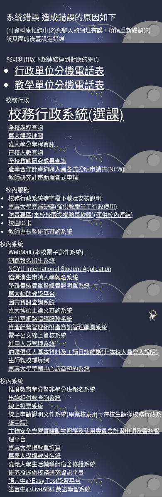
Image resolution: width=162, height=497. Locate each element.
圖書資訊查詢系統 (31, 302)
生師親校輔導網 (28, 360)
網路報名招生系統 (31, 260)
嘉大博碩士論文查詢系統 (40, 310)
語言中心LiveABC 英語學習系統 (49, 489)
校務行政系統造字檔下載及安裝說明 (54, 198)
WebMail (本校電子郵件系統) (45, 252)
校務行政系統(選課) (66, 113)
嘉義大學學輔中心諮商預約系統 (49, 368)
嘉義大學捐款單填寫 (34, 447)
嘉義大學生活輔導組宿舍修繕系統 (52, 464)
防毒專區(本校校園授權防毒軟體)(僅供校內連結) (70, 214)
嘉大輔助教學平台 (31, 293)
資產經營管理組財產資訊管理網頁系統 (57, 326)
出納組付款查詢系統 (34, 397)
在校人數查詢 (25, 152)
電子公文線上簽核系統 (37, 335)
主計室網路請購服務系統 (40, 318)
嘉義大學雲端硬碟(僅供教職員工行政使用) (62, 206)
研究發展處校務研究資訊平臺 (46, 472)
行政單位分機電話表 (59, 70)
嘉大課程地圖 (25, 135)
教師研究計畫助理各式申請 (43, 177)
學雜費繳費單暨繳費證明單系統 (49, 285)
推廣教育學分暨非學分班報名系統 (52, 389)
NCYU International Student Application (59, 268)
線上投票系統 (25, 405)
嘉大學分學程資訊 (31, 144)
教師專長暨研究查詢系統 (40, 231)
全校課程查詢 (25, 127)
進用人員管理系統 (31, 343)
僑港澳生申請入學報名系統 (43, 277)
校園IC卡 (20, 223)
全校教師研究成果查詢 (37, 160)
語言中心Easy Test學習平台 (44, 480)
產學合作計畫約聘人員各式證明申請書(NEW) (66, 169)
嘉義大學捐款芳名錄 (34, 455)
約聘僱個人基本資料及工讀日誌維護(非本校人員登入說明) (83, 351)
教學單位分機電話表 (59, 84)
